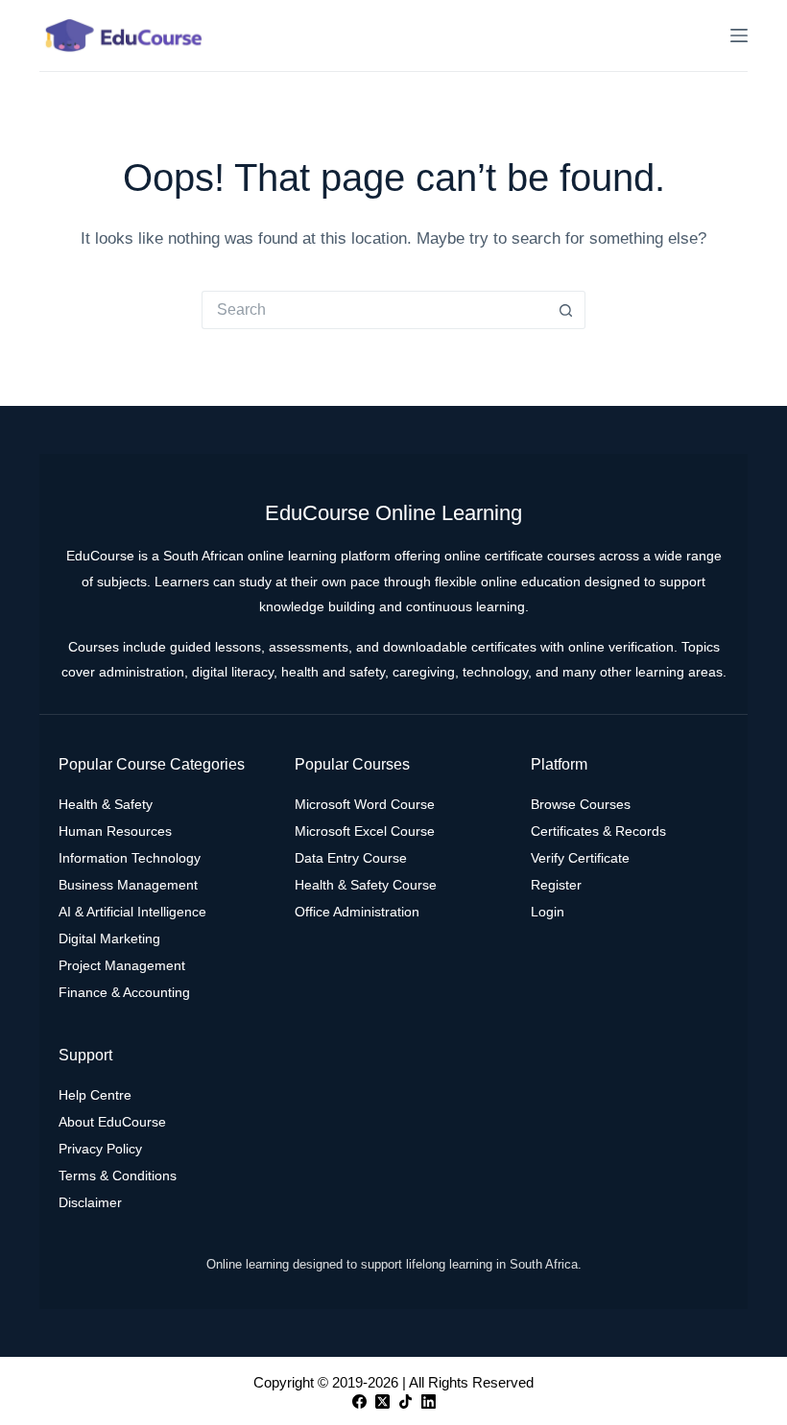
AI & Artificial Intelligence (132, 911)
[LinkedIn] (428, 1401)
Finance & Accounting (124, 992)
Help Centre (95, 1095)
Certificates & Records (598, 831)
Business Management (128, 884)
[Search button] (566, 310)
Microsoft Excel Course (365, 831)
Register (556, 884)
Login (547, 911)
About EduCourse (112, 1121)
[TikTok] (405, 1401)
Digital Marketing (109, 938)
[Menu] (739, 35)
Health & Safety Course (366, 884)
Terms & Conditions (118, 1175)
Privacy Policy (100, 1148)
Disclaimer (90, 1202)
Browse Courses (581, 804)
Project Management (122, 965)
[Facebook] (359, 1401)
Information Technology (130, 858)
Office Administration (357, 911)
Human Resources (115, 831)
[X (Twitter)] (382, 1401)
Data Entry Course (351, 858)
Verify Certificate (580, 858)
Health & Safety (106, 804)
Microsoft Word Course (365, 804)
